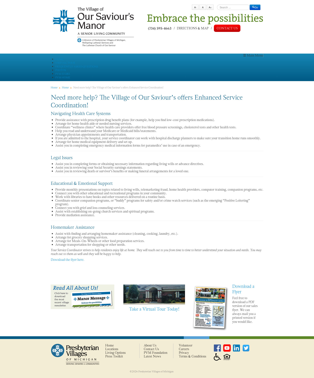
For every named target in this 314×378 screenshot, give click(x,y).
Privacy (184, 352)
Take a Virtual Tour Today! (154, 309)
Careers (184, 349)
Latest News (152, 356)
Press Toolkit (114, 356)
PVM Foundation (155, 352)
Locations (111, 349)
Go (256, 7)
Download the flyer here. (67, 260)
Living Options (115, 352)
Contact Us (227, 28)
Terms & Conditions (192, 356)
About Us (150, 345)
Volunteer (185, 345)
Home (109, 345)
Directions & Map (192, 28)
